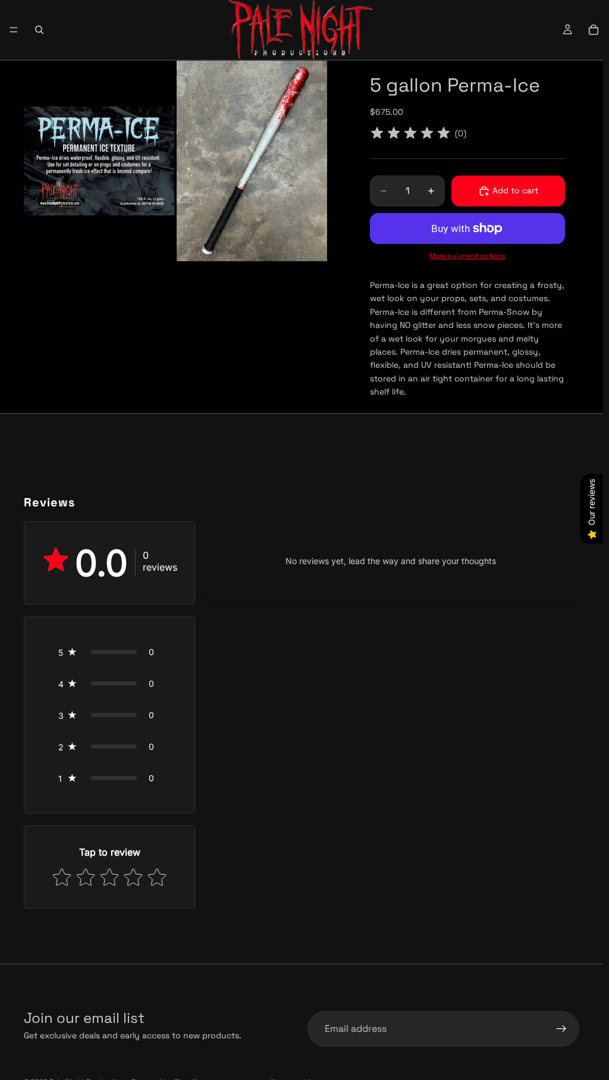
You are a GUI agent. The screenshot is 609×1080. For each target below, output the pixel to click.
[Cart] (593, 30)
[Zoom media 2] (252, 161)
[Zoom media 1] (99, 161)
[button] (109, 652)
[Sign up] (561, 1028)
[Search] (39, 30)
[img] (410, 134)
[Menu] (13, 29)
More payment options (467, 256)
